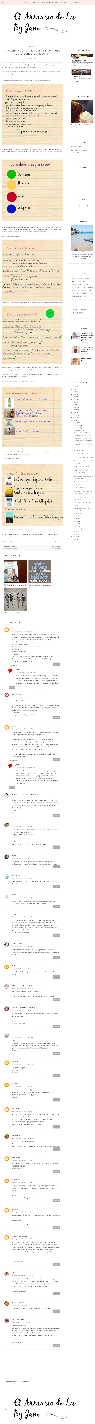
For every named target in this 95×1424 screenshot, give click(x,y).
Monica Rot (17, 694)
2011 (74, 536)
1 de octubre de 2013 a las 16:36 (21, 1305)
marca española (88, 287)
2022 (74, 397)
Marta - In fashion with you (24, 1007)
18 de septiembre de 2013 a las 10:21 (22, 1212)
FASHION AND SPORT (84, 303)
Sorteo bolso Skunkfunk (81, 467)
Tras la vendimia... (79, 450)
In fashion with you (18, 1023)
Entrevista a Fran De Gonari (82, 454)
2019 (74, 405)
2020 (74, 402)
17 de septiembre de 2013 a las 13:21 (22, 917)
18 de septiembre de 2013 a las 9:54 (22, 1182)
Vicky (14, 895)
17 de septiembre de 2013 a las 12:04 (22, 858)
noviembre (77, 425)
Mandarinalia (18, 1302)
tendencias (81, 281)
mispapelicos (17, 628)
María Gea (16, 1061)
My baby (83, 290)
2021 (74, 399)
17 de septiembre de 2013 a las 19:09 (22, 1064)
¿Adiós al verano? (79, 487)
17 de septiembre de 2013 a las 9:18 (22, 729)
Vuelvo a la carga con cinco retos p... (39, 586)
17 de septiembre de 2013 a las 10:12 (25, 767)
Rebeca (15, 1209)
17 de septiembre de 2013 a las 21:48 (22, 1111)
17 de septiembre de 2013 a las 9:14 (22, 697)
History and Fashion (86, 293)
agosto (76, 513)
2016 (74, 412)
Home (26, 2)
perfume (74, 299)
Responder (56, 664)
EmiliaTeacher (18, 1319)
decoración (75, 290)
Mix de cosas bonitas (83, 306)
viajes (73, 306)
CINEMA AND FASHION (77, 284)
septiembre (78, 430)
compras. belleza (76, 296)
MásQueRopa (17, 875)
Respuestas (13, 665)
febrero (76, 529)
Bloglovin (15, 1072)
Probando (87, 278)
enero (76, 531)
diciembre (77, 422)
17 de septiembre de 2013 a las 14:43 (22, 946)
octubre (76, 428)
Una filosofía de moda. (22, 985)
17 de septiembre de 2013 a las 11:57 (22, 826)
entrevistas (82, 299)
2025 (74, 389)
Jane (31, 58)
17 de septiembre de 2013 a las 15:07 (22, 968)
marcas (74, 278)
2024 (74, 392)
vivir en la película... (77, 312)
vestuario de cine (76, 287)
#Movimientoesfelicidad (12, 613)
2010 (74, 539)
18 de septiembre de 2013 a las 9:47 (22, 1160)
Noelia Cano (17, 943)
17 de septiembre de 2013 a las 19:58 (22, 1086)
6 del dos (15, 1070)
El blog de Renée (19, 1236)
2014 (74, 417)
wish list (74, 303)
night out (74, 309)
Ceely (14, 823)
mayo (76, 521)
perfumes (86, 296)
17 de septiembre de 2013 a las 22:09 (22, 1138)
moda (80, 278)
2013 (74, 420)
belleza (87, 284)
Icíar (14, 855)
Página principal (76, 146)
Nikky (14, 1034)
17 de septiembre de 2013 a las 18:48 (22, 1037)
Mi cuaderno (32, 46)
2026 (74, 386)
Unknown (16, 1084)
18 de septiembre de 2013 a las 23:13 (22, 1275)
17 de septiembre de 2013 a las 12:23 (22, 878)
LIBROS (73, 281)
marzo (76, 526)
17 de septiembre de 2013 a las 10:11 (22, 797)
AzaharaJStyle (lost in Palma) (25, 794)
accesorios (75, 293)
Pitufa (14, 966)
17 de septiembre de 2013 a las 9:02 (22, 631)
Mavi (14, 1273)
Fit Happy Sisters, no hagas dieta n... (15, 586)
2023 (74, 394)
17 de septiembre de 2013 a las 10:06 (25, 672)
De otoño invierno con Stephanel (84, 457)
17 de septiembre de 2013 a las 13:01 (22, 898)
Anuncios (90, 299)
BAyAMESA (16, 1135)
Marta (14, 726)
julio (75, 516)
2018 (74, 407)
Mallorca (83, 309)
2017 (74, 410)
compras (90, 290)
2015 (74, 415)
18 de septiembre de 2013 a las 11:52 (22, 1239)
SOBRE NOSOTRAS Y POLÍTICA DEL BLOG (54, 2)
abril (75, 524)
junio (75, 518)
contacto (35, 2)
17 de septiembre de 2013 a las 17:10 (22, 1010)
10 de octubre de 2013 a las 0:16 (21, 1322)
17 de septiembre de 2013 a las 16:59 (22, 988)
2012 (74, 534)
